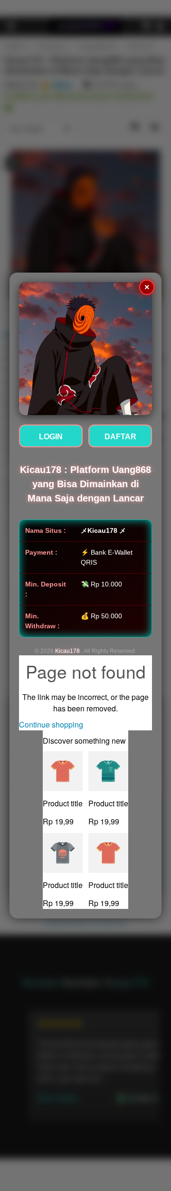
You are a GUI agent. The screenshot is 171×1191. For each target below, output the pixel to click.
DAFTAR (120, 437)
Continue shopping (51, 724)
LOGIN (51, 437)
